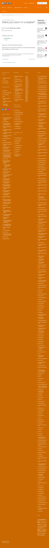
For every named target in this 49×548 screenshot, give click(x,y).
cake (46, 522)
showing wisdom (41, 477)
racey (39, 431)
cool (40, 524)
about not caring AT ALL (42, 247)
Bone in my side (31, 59)
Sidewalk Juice (17, 110)
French (39, 380)
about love (40, 226)
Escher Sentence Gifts (6, 138)
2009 (26, 96)
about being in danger (42, 110)
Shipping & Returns (18, 7)
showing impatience (41, 466)
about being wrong (41, 162)
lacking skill (40, 397)
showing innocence (41, 470)
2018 (26, 84)
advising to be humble (42, 287)
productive (40, 427)
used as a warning (41, 496)
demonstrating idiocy (42, 320)
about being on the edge (42, 116)
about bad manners (19, 53)
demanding (40, 312)
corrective (40, 308)
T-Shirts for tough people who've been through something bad (7, 221)
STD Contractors (17, 119)
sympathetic (40, 487)
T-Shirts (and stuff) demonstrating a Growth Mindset (7, 211)
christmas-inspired (41, 301)
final (39, 376)
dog (44, 524)
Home (4, 14)
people (40, 531)
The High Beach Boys (18, 137)
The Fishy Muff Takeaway (19, 112)
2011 (26, 93)
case (37, 524)
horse (39, 530)
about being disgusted (42, 96)
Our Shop (25, 7)
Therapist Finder (17, 126)
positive (39, 422)
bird (38, 522)
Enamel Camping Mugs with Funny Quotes (7, 165)
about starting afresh (42, 264)
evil (39, 353)
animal (39, 519)
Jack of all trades (18, 97)
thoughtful (40, 489)
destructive (40, 337)
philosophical (40, 421)
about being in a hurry (42, 108)
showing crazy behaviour (42, 460)
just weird (40, 395)
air (37, 519)
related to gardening (41, 440)
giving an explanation (42, 384)
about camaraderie (41, 164)
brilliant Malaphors (41, 297)
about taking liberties (42, 266)
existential (40, 360)
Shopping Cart (32, 3)
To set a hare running (18, 83)
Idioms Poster (13, 62)
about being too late (41, 141)
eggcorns (40, 343)
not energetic (40, 415)
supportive (40, 485)
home (44, 527)
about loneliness (41, 224)
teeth (38, 534)
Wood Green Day (17, 141)
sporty (39, 480)
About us (4, 7)
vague (39, 506)
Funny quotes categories (7, 92)
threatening (40, 491)
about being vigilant (41, 160)
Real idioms (5, 90)
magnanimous (40, 401)
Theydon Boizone (18, 147)
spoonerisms (40, 479)
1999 (26, 99)
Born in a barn (7, 38)
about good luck (41, 214)
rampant (39, 433)
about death (40, 171)
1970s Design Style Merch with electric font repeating (7, 118)
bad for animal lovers (41, 293)
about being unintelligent (42, 152)
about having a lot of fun (42, 216)
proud (39, 429)
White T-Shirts (5, 236)
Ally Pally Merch (5, 121)
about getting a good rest (42, 199)
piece (42, 531)
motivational (40, 409)
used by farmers (41, 500)
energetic (40, 349)
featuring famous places (42, 367)
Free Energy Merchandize (7, 142)
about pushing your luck (42, 253)
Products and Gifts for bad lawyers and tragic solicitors (7, 175)
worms (43, 535)
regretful (39, 435)
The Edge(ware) (17, 149)
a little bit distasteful (42, 76)
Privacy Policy (5, 80)
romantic (40, 450)
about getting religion (42, 209)
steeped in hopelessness (42, 482)
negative (19, 54)
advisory (39, 290)
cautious (39, 299)
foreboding (40, 378)
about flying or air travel (42, 190)
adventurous (40, 283)
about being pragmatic (42, 128)
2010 (26, 94)
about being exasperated (26, 53)
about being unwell (41, 158)
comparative (40, 303)
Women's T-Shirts (6, 238)
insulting (39, 393)
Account (26, 3)
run (38, 533)
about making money (41, 228)
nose (38, 531)
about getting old (41, 207)
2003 (26, 98)
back (42, 519)
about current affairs (41, 169)
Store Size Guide (6, 82)
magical (39, 399)
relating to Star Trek (41, 446)
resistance (44, 531)
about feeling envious (42, 180)
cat (39, 524)
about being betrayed (42, 85)
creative (39, 310)
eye (41, 526)
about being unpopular (42, 155)
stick (42, 533)
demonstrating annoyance (9, 54)
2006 (26, 97)
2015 (26, 88)
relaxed (39, 448)
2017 (26, 86)
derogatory (40, 333)
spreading (40, 533)
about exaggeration (41, 178)
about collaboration (41, 167)
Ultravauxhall (17, 143)
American (40, 291)
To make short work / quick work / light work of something (19, 89)
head (42, 527)
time (40, 534)
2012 (26, 92)
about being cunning (41, 91)
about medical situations (42, 239)
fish (45, 526)
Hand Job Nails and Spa (19, 114)
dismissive (40, 339)
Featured (4, 140)
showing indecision (41, 468)
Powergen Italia (17, 117)
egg (38, 526)
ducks (46, 524)
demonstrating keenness (42, 322)
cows (43, 524)
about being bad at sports (42, 82)
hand (40, 527)
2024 (26, 77)
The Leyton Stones (18, 139)
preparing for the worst (42, 424)
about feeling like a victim (42, 184)
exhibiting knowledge (42, 358)
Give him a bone (5, 59)
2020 (26, 82)
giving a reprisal (15, 54)
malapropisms (40, 403)
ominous (39, 419)
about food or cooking (42, 193)
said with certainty (41, 452)
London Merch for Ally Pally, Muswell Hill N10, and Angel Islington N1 (7, 155)
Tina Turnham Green (18, 145)
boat (41, 522)
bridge (43, 522)
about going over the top (42, 211)
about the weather (41, 269)
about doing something (42, 175)
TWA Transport (17, 115)
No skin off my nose (18, 95)
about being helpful (41, 101)
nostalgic (40, 413)
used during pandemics (42, 502)
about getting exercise (42, 202)
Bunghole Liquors (18, 128)
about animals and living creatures (10, 14)
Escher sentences (6, 94)
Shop (4, 96)
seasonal (39, 454)
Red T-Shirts (5, 205)
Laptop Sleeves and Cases (7, 152)
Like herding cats (18, 79)
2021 (26, 81)
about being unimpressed (42, 149)
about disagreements (42, 173)
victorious (40, 511)
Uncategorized (40, 493)
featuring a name (41, 365)
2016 (26, 87)
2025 (26, 76)
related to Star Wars (41, 441)
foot (38, 527)
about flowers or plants (42, 187)
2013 (26, 91)
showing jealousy (41, 472)
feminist (39, 374)
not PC (39, 417)
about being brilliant (41, 87)
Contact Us (4, 11)
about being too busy (41, 139)
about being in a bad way (42, 105)
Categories (9, 7)
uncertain (40, 495)
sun (45, 533)
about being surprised (42, 138)
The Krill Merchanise (6, 230)
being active (40, 295)
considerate (40, 305)
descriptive (40, 335)
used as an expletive (41, 498)
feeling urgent (40, 373)
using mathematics (41, 504)
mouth (44, 530)
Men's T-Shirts (5, 158)
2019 (26, 83)
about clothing (40, 165)
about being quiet (41, 131)
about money (40, 242)
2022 (26, 79)
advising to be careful (41, 285)
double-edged (40, 341)
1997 (26, 101)
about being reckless (41, 133)
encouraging (40, 345)
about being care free (41, 89)
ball (45, 519)
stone (44, 533)
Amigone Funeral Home (19, 121)
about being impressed (42, 102)
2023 (26, 78)
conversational (40, 306)
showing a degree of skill (42, 457)
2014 (26, 89)
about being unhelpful (42, 146)
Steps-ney (16, 152)
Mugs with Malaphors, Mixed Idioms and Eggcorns (6, 161)
